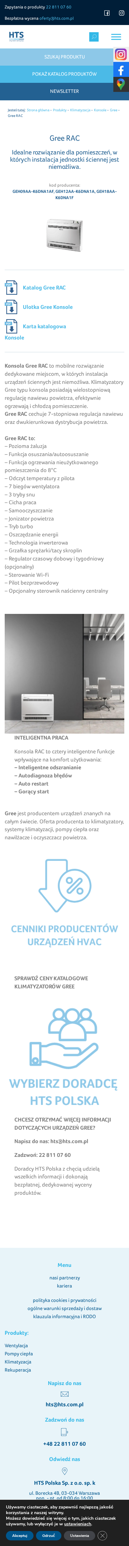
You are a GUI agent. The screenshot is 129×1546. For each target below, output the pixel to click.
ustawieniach (77, 1524)
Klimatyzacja (80, 110)
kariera (64, 1286)
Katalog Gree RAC (44, 287)
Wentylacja (16, 1345)
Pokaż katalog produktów (64, 74)
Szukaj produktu (64, 57)
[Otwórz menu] (116, 37)
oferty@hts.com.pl (56, 18)
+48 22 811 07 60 (64, 1444)
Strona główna (38, 110)
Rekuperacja (18, 1370)
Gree (113, 110)
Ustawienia (79, 1535)
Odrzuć (48, 1535)
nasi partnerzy (64, 1278)
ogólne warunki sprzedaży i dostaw (65, 1308)
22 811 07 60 (58, 6)
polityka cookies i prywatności (64, 1300)
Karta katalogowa (44, 326)
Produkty (60, 110)
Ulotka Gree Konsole (48, 307)
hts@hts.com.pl (65, 1404)
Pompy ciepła (19, 1354)
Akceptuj (19, 1535)
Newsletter (64, 91)
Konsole (100, 110)
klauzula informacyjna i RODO (64, 1316)
